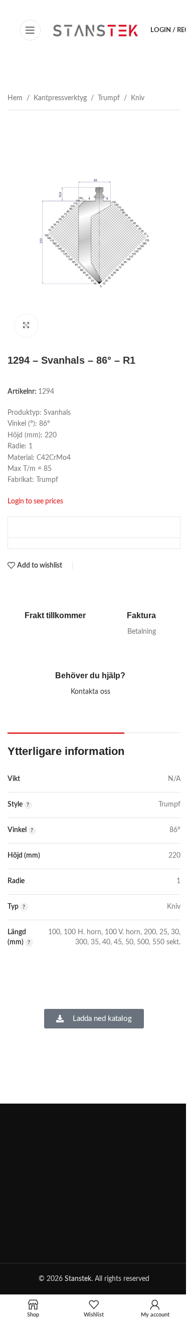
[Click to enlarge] (26, 325)
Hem (15, 98)
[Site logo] (95, 30)
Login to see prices (35, 501)
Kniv (137, 98)
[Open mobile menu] (30, 30)
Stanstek (78, 1278)
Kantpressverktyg (60, 98)
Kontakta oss (90, 691)
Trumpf (109, 98)
